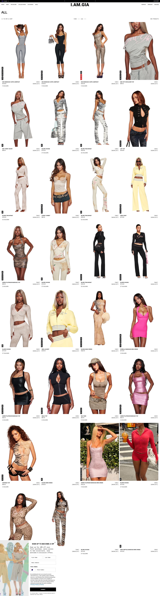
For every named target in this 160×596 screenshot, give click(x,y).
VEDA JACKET (45, 349)
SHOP (2, 4)
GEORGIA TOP (6, 482)
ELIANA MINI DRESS (47, 482)
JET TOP (122, 148)
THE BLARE (13, 4)
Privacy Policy (34, 584)
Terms (42, 584)
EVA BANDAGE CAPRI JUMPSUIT (11, 82)
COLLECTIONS (22, 4)
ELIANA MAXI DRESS (86, 349)
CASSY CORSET (46, 215)
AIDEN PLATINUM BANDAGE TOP (11, 282)
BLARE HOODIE (46, 148)
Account (156, 1)
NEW (7, 4)
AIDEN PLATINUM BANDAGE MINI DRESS (92, 482)
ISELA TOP (44, 416)
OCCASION (30, 4)
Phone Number (34, 566)
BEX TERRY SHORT (7, 148)
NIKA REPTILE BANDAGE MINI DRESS (130, 549)
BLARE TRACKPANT (86, 148)
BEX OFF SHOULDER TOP (127, 82)
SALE (36, 4)
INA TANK (83, 416)
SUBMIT (43, 589)
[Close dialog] (55, 542)
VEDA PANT (123, 215)
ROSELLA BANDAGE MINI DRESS (129, 349)
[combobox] (33, 570)
